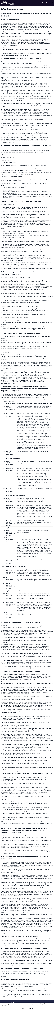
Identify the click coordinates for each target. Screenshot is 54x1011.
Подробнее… (5, 1005)
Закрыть (21, 1008)
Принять (32, 1008)
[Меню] (51, 2)
